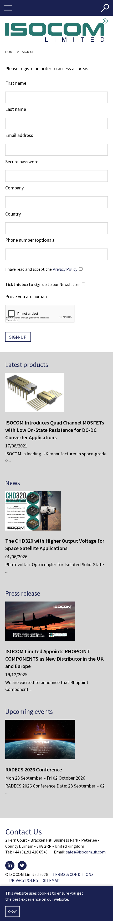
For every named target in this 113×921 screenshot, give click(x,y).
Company (14, 188)
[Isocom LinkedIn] (9, 865)
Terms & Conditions (73, 874)
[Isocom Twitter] (22, 865)
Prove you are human (26, 296)
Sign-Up (18, 337)
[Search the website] (105, 8)
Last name (15, 109)
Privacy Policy (65, 269)
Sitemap (51, 880)
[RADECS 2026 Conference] (52, 739)
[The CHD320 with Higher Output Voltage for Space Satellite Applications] (52, 511)
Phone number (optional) (29, 240)
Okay (12, 911)
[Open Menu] (8, 8)
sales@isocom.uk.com (86, 852)
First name (15, 83)
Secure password (22, 162)
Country (13, 214)
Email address (19, 135)
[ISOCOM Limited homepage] (56, 31)
